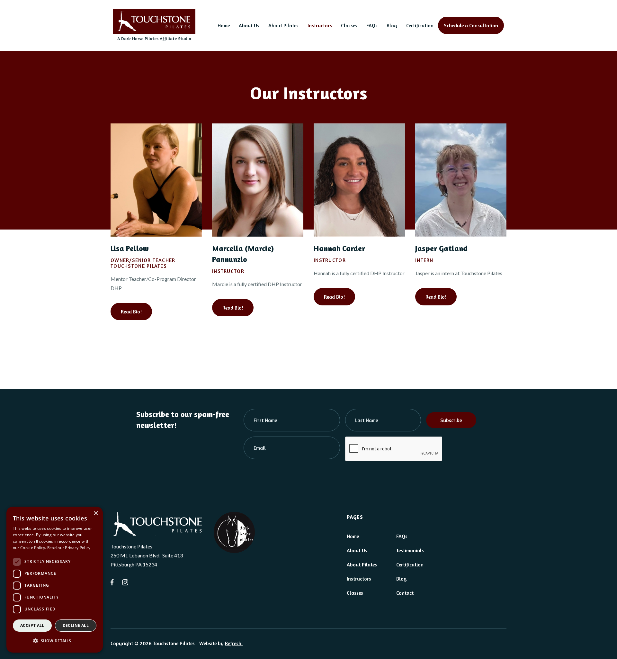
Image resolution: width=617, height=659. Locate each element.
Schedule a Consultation (471, 25)
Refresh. (234, 643)
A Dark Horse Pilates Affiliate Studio (154, 38)
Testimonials (410, 550)
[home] (154, 21)
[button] (54, 641)
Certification (420, 25)
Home (224, 25)
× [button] (95, 513)
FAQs (372, 25)
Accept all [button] (32, 625)
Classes (349, 25)
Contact (405, 593)
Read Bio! (131, 311)
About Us (249, 25)
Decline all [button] (76, 625)
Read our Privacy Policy (69, 547)
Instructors (320, 25)
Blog (392, 25)
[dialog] (54, 580)
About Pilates (283, 25)
